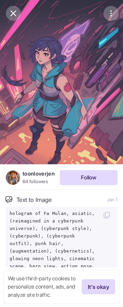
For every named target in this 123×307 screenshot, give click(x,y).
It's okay (98, 287)
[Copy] (106, 214)
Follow (88, 177)
